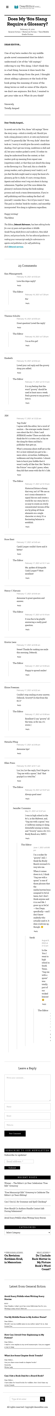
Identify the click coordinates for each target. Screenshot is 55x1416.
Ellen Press (9, 762)
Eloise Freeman (11, 687)
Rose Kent (9, 539)
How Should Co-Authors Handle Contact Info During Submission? (24, 1209)
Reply (19, 285)
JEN (6, 415)
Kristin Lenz (10, 642)
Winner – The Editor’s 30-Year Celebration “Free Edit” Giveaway (26, 1184)
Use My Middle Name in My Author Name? (25, 1317)
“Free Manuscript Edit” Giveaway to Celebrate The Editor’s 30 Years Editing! (26, 1193)
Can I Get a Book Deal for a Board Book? (24, 1375)
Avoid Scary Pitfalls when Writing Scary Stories (25, 1218)
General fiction (14, 32)
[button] (42, 1399)
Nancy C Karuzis (12, 590)
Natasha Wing (11, 741)
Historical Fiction (29, 32)
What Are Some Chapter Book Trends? (23, 1355)
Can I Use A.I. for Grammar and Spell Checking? (25, 1202)
